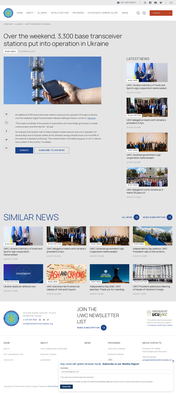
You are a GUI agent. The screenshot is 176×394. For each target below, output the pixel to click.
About (7, 349)
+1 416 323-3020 (30, 319)
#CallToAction (59, 12)
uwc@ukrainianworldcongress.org (38, 323)
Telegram (91, 118)
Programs (78, 12)
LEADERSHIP (45, 360)
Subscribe (66, 387)
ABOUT (30, 12)
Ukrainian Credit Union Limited (160, 325)
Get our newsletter (13, 354)
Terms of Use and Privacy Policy (100, 381)
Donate (156, 13)
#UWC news (10, 51)
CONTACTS (8, 360)
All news (42, 12)
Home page (8, 24)
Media (125, 12)
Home (20, 12)
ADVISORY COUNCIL (48, 354)
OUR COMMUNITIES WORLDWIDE (53, 349)
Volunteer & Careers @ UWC (103, 12)
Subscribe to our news (52, 150)
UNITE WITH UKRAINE (116, 349)
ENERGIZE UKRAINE (116, 354)
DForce (51, 386)
